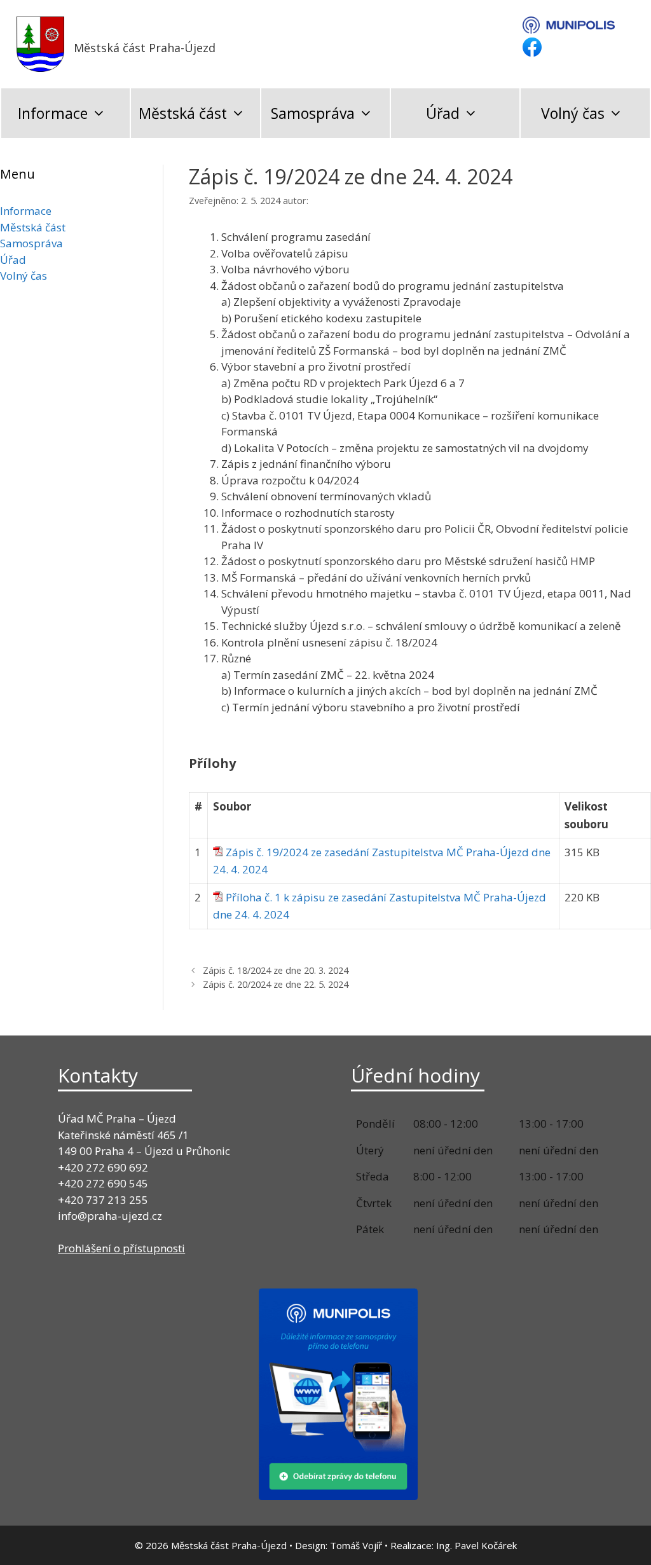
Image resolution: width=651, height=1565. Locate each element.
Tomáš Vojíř (356, 1545)
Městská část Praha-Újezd (145, 47)
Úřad (443, 113)
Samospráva (313, 113)
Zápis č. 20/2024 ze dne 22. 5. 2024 (275, 984)
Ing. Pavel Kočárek (476, 1545)
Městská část (183, 113)
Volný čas (573, 113)
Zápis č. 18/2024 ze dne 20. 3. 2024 (275, 970)
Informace (53, 113)
